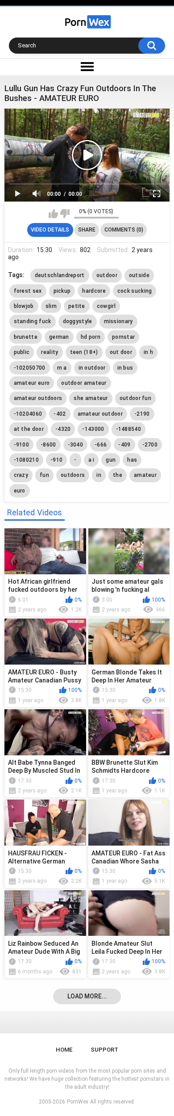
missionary (118, 321)
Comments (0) (123, 230)
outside (139, 275)
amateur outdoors (38, 398)
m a (62, 368)
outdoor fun (135, 398)
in (98, 475)
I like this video (53, 213)
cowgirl (106, 306)
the (117, 475)
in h (148, 352)
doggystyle (77, 321)
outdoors (73, 475)
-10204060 (28, 414)
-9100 (21, 445)
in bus (125, 368)
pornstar (123, 337)
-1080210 (26, 460)
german (59, 337)
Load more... (87, 996)
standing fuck (32, 321)
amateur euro (32, 383)
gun (111, 460)
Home (64, 1049)
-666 (101, 445)
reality (49, 352)
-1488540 (128, 429)
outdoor (106, 275)
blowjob (24, 306)
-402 (60, 414)
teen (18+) (84, 352)
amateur (145, 475)
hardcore (93, 291)
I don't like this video (65, 213)
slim (51, 306)
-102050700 (30, 368)
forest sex (28, 291)
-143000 (93, 429)
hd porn (90, 337)
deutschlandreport (60, 275)
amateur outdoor (100, 414)
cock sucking (134, 291)
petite (76, 306)
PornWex (77, 1102)
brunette (25, 337)
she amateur (91, 398)
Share (86, 230)
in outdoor (92, 368)
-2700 (150, 445)
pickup (62, 291)
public (22, 352)
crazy (21, 475)
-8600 (48, 445)
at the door (29, 429)
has (132, 460)
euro (19, 491)
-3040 (75, 445)
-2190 (142, 414)
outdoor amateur (84, 383)
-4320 (63, 429)
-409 (124, 445)
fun (44, 475)
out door (121, 352)
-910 (56, 460)
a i (91, 460)
